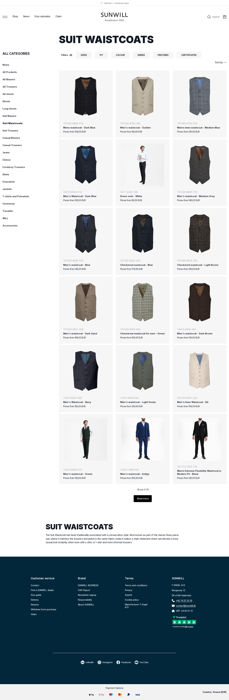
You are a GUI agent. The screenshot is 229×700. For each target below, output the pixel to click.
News (26, 16)
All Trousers (9, 86)
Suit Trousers (10, 130)
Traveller (7, 210)
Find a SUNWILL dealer (42, 590)
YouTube (144, 662)
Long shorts (9, 108)
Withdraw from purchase (43, 609)
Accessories (10, 225)
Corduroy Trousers (13, 167)
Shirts (5, 174)
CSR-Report (84, 590)
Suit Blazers (9, 115)
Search (216, 16)
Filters (64, 55)
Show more (143, 498)
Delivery (35, 599)
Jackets (7, 189)
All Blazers (8, 79)
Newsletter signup (87, 595)
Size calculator (42, 16)
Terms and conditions (136, 585)
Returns (35, 604)
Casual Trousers (12, 145)
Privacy (128, 590)
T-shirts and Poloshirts (15, 196)
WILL (5, 218)
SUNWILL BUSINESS (88, 585)
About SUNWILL (86, 604)
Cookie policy (132, 599)
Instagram (108, 662)
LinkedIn (90, 662)
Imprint (128, 595)
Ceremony (8, 203)
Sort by (219, 62)
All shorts (8, 94)
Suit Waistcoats (12, 123)
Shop (15, 16)
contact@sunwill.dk (186, 605)
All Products (9, 72)
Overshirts (8, 181)
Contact (35, 585)
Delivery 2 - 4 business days (116, 3)
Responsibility (85, 599)
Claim (58, 16)
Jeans (6, 152)
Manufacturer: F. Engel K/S (136, 606)
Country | (215, 692)
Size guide (36, 595)
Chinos (6, 159)
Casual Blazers (11, 137)
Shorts (6, 101)
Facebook (126, 662)
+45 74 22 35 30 (184, 600)
